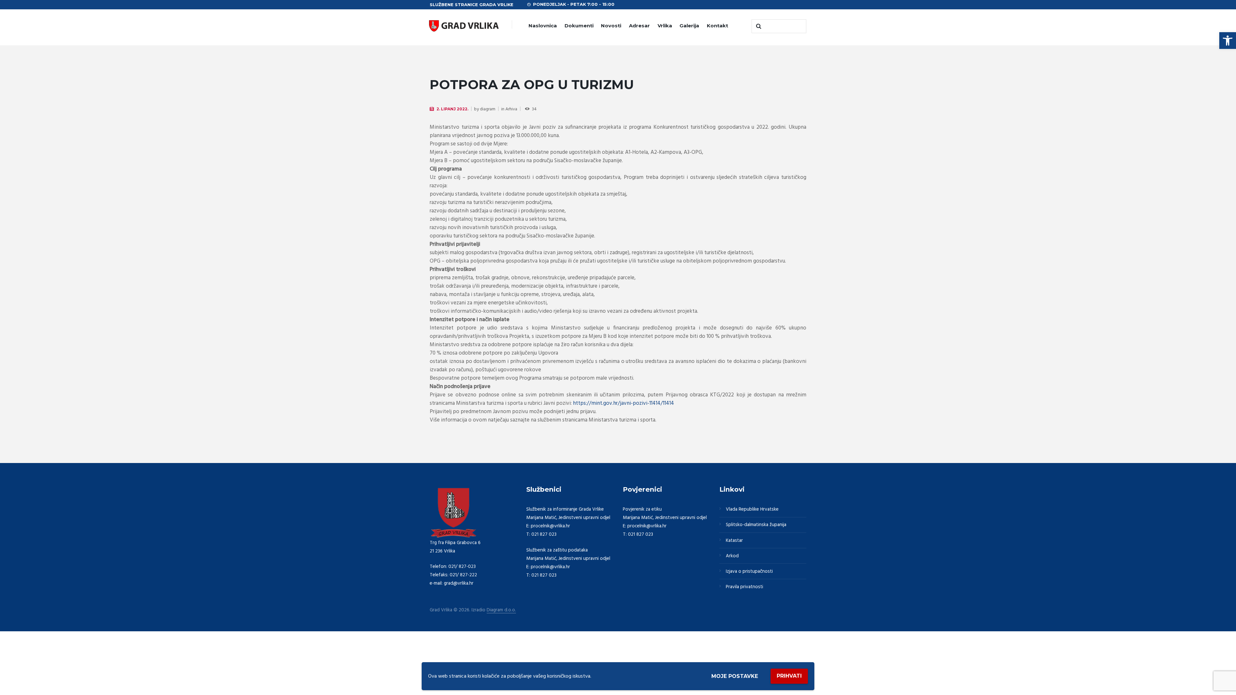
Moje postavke (734, 676)
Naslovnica (543, 26)
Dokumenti (579, 26)
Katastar (734, 540)
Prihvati (789, 676)
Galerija (689, 26)
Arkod (732, 556)
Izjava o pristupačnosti (749, 571)
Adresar (639, 26)
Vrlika (665, 26)
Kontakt (717, 26)
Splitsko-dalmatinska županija (756, 525)
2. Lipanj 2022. (452, 109)
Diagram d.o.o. (501, 610)
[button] (1227, 40)
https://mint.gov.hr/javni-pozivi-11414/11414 (623, 403)
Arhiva (511, 109)
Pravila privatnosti (744, 587)
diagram (487, 109)
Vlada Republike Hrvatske (752, 509)
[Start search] (758, 26)
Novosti (611, 26)
